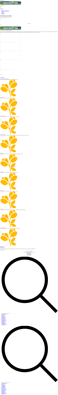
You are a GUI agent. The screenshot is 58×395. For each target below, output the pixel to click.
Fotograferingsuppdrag (4, 323)
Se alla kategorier (3, 314)
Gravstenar (3, 315)
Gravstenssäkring (3, 316)
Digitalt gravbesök (4, 322)
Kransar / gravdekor (4, 319)
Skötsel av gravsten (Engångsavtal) (5, 11)
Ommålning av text (4, 386)
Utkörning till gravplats (4, 324)
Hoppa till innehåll (2, 0)
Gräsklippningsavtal (4, 389)
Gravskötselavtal (3, 317)
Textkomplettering (3, 321)
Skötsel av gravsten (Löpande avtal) (5, 10)
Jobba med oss (3, 13)
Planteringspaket (3, 318)
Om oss (2, 12)
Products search (3, 313)
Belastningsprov (3, 392)
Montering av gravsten (4, 320)
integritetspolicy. (33, 248)
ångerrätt (29, 248)
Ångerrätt (3, 14)
